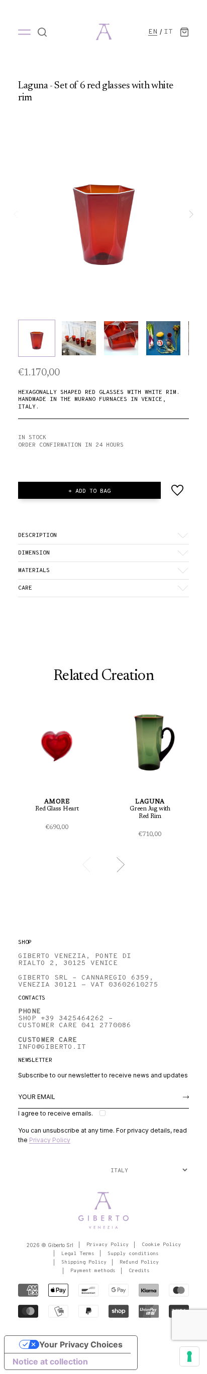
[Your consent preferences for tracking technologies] (189, 1356)
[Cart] (184, 32)
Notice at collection (50, 1361)
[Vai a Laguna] (150, 773)
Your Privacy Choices (81, 1344)
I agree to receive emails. (55, 1113)
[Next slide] (191, 214)
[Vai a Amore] (57, 769)
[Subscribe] (186, 1097)
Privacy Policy (49, 1140)
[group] (103, 214)
